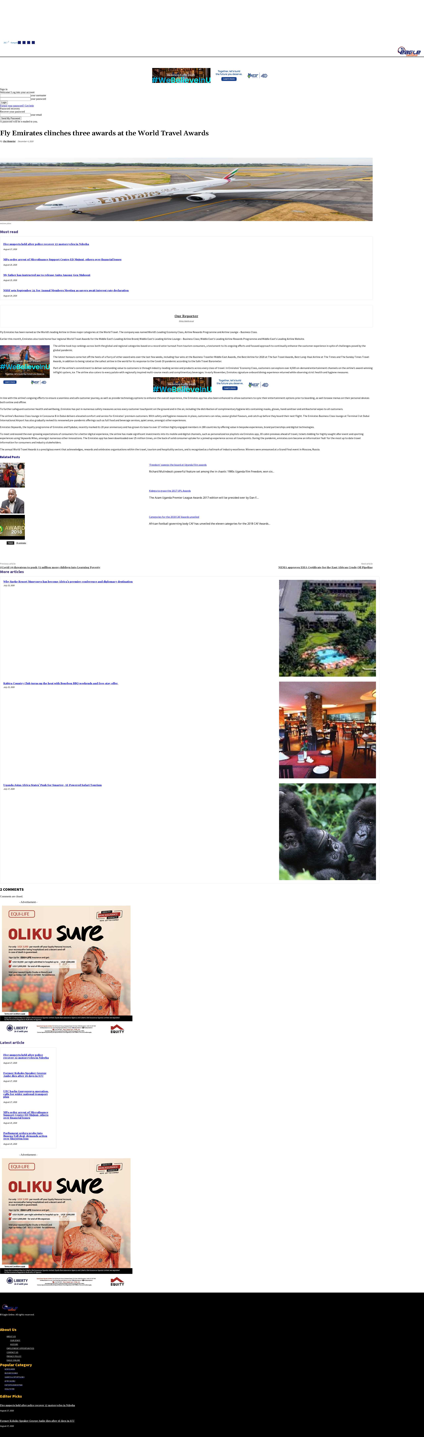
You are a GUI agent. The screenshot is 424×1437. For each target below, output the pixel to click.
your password (38, 98)
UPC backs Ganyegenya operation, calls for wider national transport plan (26, 1094)
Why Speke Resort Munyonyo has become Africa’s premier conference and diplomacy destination (68, 581)
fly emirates (21, 543)
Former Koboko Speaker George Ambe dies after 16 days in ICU (24, 1075)
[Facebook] (19, 42)
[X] (33, 42)
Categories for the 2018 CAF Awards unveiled (174, 516)
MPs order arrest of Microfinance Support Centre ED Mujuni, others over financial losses (62, 259)
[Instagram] (24, 42)
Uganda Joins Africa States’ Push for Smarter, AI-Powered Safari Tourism (52, 785)
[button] (157, 61)
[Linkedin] (28, 42)
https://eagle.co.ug (186, 321)
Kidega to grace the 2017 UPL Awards (170, 490)
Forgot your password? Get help (17, 105)
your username (38, 95)
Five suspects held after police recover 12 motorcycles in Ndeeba (46, 244)
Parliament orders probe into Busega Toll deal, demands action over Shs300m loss (25, 1136)
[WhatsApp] (354, 149)
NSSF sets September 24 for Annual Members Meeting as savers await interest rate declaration (66, 290)
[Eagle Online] (409, 51)
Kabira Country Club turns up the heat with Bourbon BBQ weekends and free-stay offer (60, 683)
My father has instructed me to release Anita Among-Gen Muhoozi (46, 275)
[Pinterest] (343, 149)
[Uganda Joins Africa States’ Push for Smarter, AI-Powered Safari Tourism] (327, 831)
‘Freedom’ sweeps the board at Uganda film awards (178, 464)
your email (36, 114)
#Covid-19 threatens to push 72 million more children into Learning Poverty (50, 567)
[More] (367, 149)
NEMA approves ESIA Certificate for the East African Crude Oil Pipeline (325, 567)
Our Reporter (9, 141)
